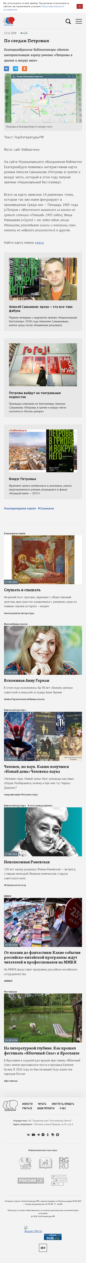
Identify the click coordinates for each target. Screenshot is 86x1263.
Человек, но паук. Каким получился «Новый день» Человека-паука (36, 769)
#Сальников (46, 508)
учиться (27, 1108)
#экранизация (12, 794)
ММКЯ (7, 896)
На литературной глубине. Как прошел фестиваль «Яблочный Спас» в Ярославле (41, 1050)
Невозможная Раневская (27, 862)
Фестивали (10, 991)
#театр (22, 885)
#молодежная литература (19, 613)
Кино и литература (15, 710)
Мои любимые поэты (16, 624)
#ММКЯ (8, 980)
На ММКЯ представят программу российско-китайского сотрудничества (40, 971)
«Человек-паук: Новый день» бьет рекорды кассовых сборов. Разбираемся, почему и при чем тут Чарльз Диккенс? (39, 783)
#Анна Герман (12, 699)
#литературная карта (20, 508)
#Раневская (10, 885)
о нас (63, 1108)
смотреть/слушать (63, 1104)
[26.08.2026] (43, 900)
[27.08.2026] (43, 537)
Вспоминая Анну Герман (26, 680)
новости (27, 1104)
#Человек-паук (29, 794)
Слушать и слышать (22, 589)
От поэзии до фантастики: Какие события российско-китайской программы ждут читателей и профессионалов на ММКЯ (42, 957)
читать (42, 1104)
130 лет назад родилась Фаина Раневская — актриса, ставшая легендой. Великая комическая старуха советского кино (40, 873)
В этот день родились (40, 805)
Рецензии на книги (14, 533)
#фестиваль (11, 1080)
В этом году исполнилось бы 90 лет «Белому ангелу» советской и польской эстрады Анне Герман (38, 690)
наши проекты (45, 1108)
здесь (39, 242)
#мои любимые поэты (32, 699)
